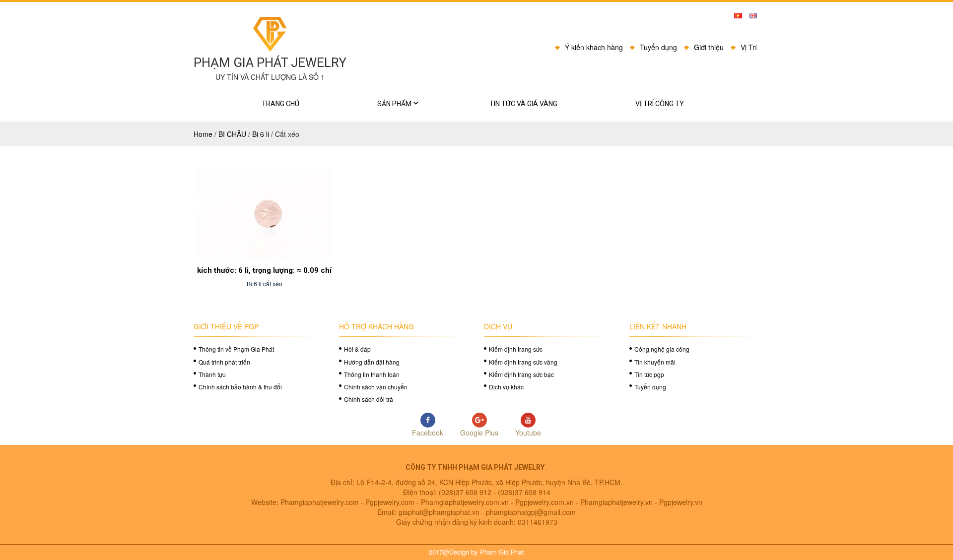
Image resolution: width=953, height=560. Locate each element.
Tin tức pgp (649, 374)
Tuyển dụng (650, 386)
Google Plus (479, 432)
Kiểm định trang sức (516, 349)
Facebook (427, 432)
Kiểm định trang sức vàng (523, 362)
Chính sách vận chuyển (376, 386)
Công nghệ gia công (661, 349)
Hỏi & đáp (357, 349)
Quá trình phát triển (224, 362)
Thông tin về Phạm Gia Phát (236, 349)
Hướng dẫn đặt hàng (372, 362)
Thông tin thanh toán (372, 374)
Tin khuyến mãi (655, 362)
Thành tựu (212, 374)
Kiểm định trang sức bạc (521, 374)
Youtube (528, 432)
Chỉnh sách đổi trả (368, 399)
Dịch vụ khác (506, 386)
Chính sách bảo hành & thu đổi (240, 386)
